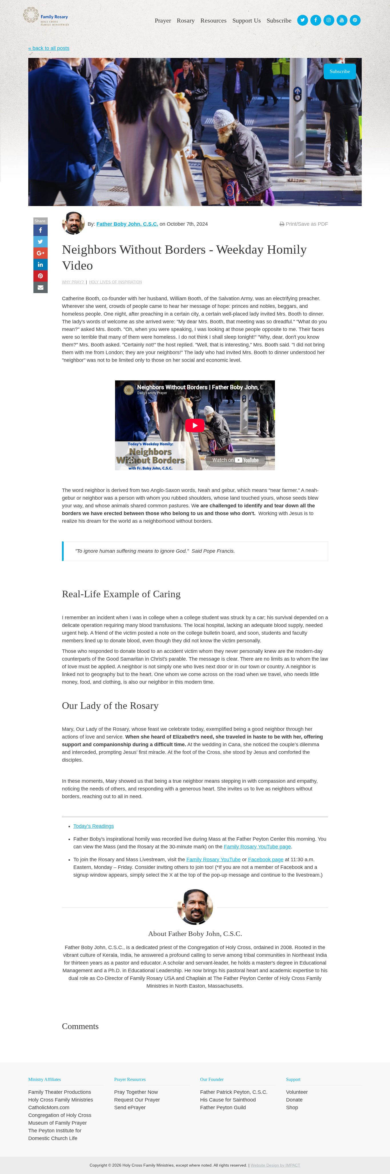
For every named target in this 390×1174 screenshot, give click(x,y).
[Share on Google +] (40, 253)
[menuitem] (301, 15)
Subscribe (340, 71)
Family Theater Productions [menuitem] (59, 1092)
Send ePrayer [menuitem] (130, 1107)
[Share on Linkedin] (40, 264)
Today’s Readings (93, 826)
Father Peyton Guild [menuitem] (223, 1107)
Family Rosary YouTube (213, 859)
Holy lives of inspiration (115, 282)
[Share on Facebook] (40, 230)
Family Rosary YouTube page (257, 847)
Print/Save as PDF (306, 224)
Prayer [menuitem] (163, 20)
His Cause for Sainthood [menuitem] (228, 1100)
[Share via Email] (40, 287)
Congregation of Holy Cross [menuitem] (59, 1115)
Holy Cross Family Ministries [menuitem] (60, 1100)
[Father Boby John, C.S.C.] (73, 223)
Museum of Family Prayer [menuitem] (57, 1123)
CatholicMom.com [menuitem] (48, 1107)
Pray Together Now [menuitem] (136, 1092)
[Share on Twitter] (40, 241)
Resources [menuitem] (213, 20)
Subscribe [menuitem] (279, 20)
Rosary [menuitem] (186, 20)
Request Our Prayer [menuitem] (137, 1100)
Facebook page (266, 859)
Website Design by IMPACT (275, 1165)
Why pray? (73, 282)
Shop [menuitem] (292, 1107)
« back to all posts (48, 48)
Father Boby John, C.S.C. (127, 224)
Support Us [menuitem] (246, 20)
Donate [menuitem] (294, 1100)
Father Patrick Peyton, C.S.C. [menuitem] (234, 1092)
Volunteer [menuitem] (297, 1092)
